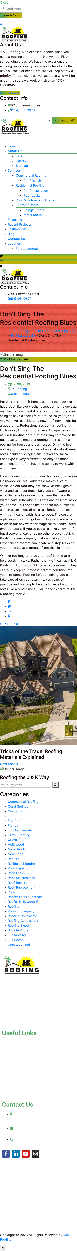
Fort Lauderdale (27, 249)
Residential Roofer (21, 863)
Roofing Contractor (22, 916)
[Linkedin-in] (16, 1154)
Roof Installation (36, 191)
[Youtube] (26, 1154)
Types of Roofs (27, 205)
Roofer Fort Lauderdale (25, 897)
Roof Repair (32, 181)
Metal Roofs (33, 215)
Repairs (13, 859)
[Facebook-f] (6, 1154)
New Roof (15, 854)
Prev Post (10, 624)
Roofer (13, 892)
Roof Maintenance (21, 878)
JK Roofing (19, 389)
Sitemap (22, 166)
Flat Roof (15, 821)
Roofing (14, 906)
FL (9, 816)
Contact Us (16, 239)
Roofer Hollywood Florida (27, 902)
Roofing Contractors (23, 921)
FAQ (19, 156)
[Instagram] (35, 1154)
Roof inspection (19, 868)
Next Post (8, 764)
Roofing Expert (19, 925)
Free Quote (63, 121)
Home (12, 146)
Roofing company (21, 911)
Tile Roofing (17, 935)
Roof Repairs (17, 883)
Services (14, 170)
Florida (13, 825)
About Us (15, 151)
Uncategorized (19, 944)
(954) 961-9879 (23, 110)
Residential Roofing (30, 185)
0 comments (20, 394)
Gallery (21, 161)
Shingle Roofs (34, 210)
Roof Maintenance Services (36, 200)
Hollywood (16, 844)
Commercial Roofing (31, 175)
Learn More (8, 93)
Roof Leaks (32, 195)
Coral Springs (18, 806)
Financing (15, 220)
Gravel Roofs (17, 840)
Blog (11, 234)
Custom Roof (18, 811)
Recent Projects (19, 224)
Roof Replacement (21, 887)
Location (14, 243)
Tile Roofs (15, 940)
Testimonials (17, 229)
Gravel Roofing (19, 835)
